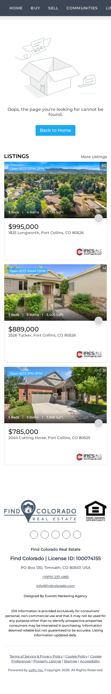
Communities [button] (82, 8)
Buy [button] (35, 8)
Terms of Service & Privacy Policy (36, 656)
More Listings (94, 156)
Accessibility (90, 661)
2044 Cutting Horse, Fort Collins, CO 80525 (49, 437)
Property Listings (47, 661)
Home (16, 8)
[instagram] (66, 535)
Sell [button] (53, 8)
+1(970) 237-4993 (55, 577)
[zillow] (55, 535)
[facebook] (34, 535)
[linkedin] (45, 535)
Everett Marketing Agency (66, 596)
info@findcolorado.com (55, 586)
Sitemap (70, 661)
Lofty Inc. (36, 670)
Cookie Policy (76, 656)
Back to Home (55, 130)
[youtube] (77, 535)
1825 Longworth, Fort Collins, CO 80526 (46, 232)
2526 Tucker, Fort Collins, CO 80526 (42, 335)
